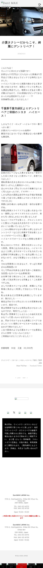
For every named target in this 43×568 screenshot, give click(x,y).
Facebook (33, 366)
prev (18, 377)
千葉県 (40, 360)
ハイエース (28, 360)
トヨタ (21, 360)
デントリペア (5, 360)
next (24, 377)
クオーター (15, 360)
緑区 (40, 363)
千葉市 (35, 360)
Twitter (39, 366)
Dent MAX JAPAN (22, 555)
